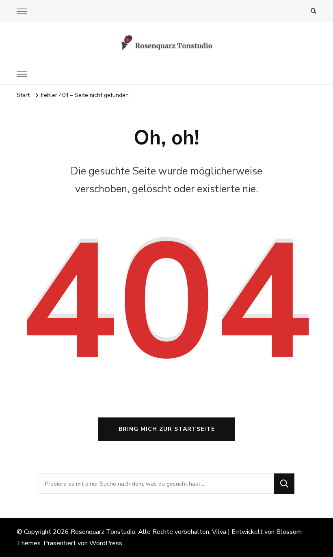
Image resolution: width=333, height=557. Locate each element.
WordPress (105, 543)
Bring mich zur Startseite (167, 429)
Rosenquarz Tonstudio (103, 531)
